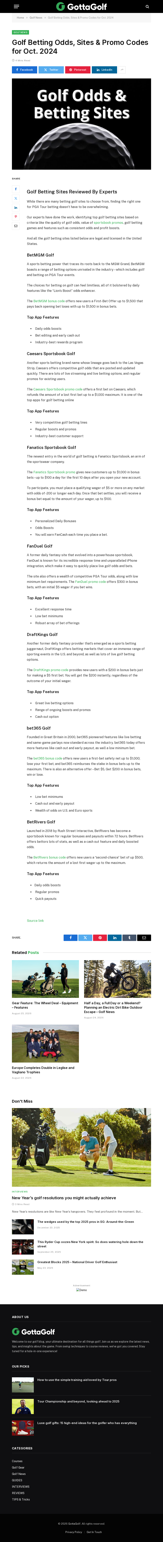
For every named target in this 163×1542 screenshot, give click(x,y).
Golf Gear (18, 1467)
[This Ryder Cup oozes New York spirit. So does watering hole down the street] (23, 1247)
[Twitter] (15, 198)
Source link (35, 921)
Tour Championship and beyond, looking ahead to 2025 (78, 1401)
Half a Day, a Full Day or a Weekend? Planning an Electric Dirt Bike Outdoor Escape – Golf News (113, 1007)
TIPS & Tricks (21, 1499)
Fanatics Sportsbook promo (54, 472)
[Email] (15, 226)
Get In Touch (94, 1532)
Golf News (20, 32)
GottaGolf (74, 1523)
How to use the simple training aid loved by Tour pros (77, 1380)
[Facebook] (15, 189)
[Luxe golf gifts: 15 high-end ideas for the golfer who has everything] (23, 1428)
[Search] (147, 6)
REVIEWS (18, 1493)
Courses (17, 1461)
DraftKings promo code (50, 670)
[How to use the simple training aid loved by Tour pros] (23, 1384)
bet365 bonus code (47, 758)
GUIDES (17, 1480)
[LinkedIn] (15, 207)
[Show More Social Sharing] (122, 69)
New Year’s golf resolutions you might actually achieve (64, 1197)
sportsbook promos (108, 223)
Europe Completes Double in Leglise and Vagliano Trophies (43, 1070)
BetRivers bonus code (49, 857)
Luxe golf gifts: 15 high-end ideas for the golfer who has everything (87, 1423)
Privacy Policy (73, 1532)
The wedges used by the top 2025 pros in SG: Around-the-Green (85, 1222)
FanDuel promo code (90, 582)
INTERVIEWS (20, 1191)
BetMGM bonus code (49, 301)
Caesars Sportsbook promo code (57, 389)
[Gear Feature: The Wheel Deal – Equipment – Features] (45, 979)
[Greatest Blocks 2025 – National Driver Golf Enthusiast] (23, 1267)
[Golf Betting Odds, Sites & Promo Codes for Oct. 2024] (81, 124)
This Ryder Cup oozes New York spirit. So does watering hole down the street (90, 1244)
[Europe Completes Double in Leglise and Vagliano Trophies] (45, 1044)
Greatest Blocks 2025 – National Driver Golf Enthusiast (77, 1262)
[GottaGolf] (81, 6)
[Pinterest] (15, 217)
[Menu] (16, 6)
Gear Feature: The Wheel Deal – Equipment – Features (45, 1005)
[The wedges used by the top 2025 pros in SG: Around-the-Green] (23, 1226)
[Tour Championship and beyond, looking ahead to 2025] (23, 1406)
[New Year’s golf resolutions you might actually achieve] (81, 1147)
